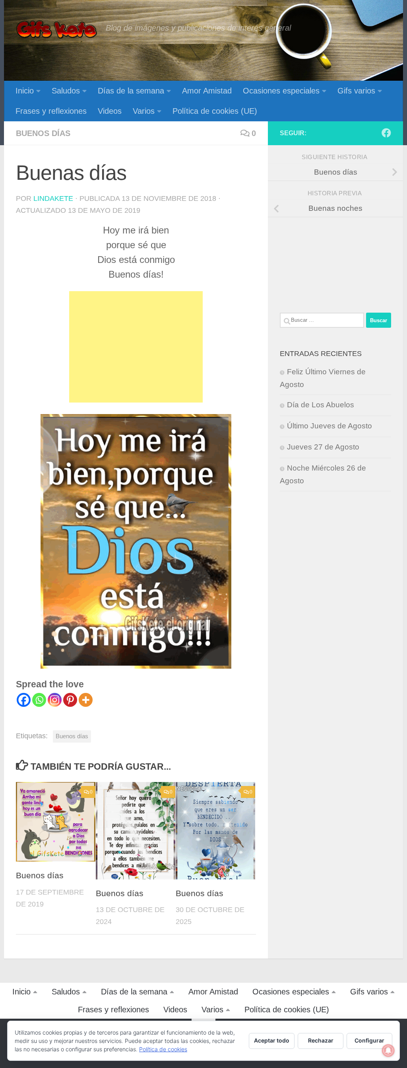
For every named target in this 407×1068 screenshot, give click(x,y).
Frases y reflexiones (51, 111)
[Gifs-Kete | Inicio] (57, 30)
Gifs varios (356, 90)
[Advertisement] (136, 347)
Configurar (369, 1040)
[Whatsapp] (39, 700)
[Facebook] (24, 700)
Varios (144, 111)
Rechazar (320, 1040)
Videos (110, 111)
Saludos (66, 90)
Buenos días (43, 133)
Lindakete (53, 198)
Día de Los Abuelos (320, 405)
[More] (86, 700)
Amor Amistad (207, 90)
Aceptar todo (271, 1040)
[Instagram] (55, 700)
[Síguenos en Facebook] (386, 133)
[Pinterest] (70, 700)
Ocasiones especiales (281, 90)
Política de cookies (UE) (214, 111)
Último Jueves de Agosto (329, 426)
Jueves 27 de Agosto (323, 447)
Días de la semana (131, 90)
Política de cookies (163, 1049)
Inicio (25, 90)
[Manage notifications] (388, 1050)
